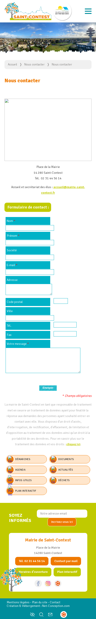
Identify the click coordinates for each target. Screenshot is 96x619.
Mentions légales (18, 602)
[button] (88, 11)
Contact (55, 602)
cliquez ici (73, 444)
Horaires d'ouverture (33, 572)
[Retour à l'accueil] (27, 11)
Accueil (12, 64)
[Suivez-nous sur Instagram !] (48, 583)
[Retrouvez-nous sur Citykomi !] (58, 583)
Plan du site (39, 602)
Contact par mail (65, 561)
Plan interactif (67, 572)
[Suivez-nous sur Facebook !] (38, 583)
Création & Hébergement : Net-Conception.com (38, 606)
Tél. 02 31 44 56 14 (32, 561)
